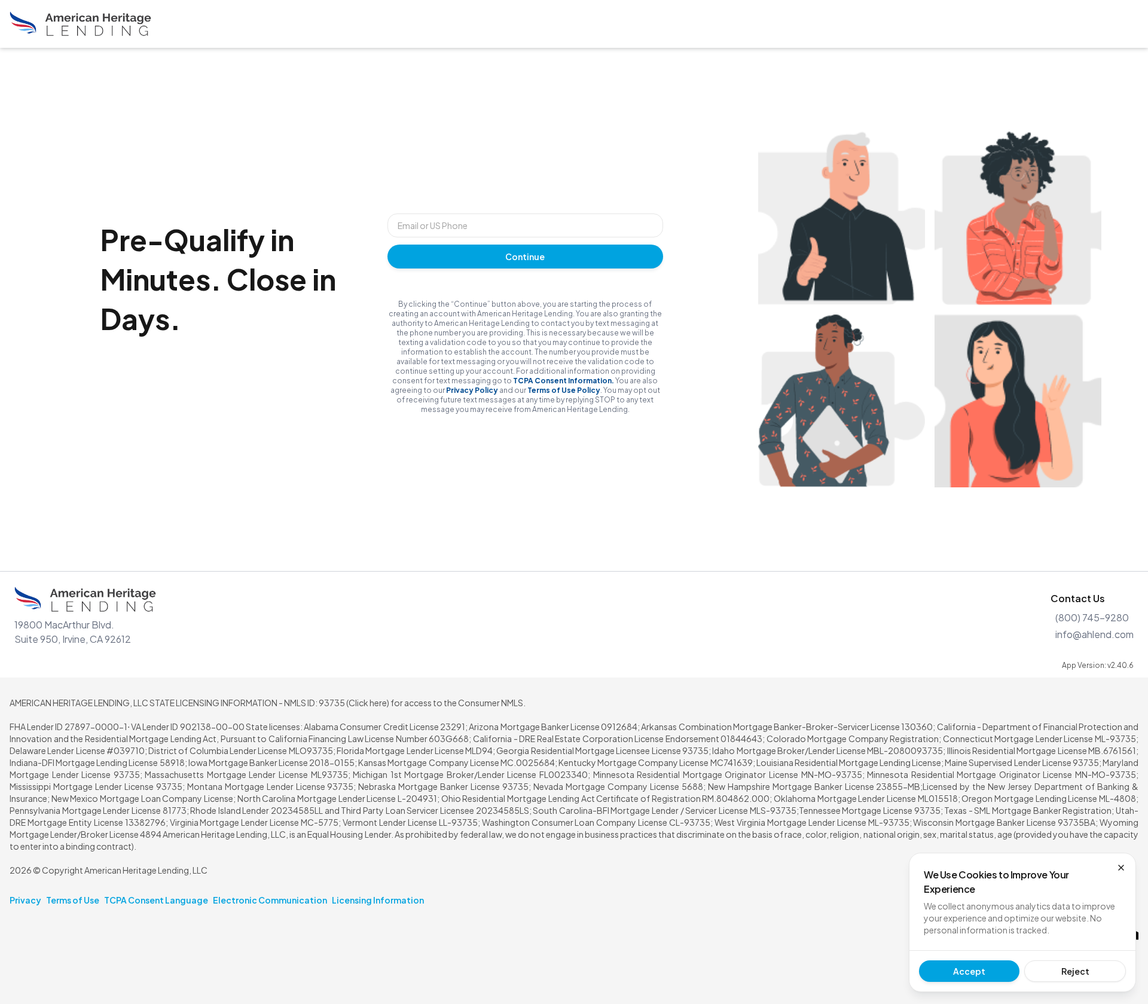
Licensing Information (378, 900)
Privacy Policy (472, 390)
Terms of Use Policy (563, 390)
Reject (1075, 971)
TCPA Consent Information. (563, 380)
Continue (525, 256)
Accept (969, 971)
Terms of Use (72, 900)
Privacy (25, 900)
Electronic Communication (270, 900)
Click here (368, 702)
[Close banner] (1121, 867)
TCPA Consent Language (156, 900)
